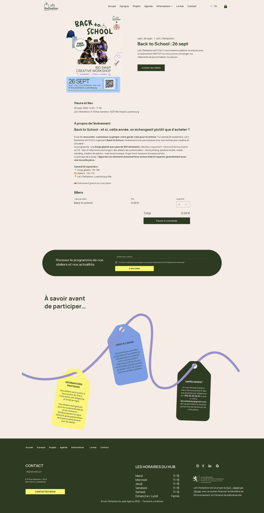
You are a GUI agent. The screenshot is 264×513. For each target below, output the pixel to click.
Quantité (180, 199)
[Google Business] (217, 466)
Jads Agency (128, 501)
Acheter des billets (151, 67)
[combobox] (183, 204)
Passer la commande (166, 220)
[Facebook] (203, 466)
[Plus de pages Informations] (172, 6)
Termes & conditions (152, 501)
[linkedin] (209, 466)
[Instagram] (197, 466)
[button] (225, 6)
